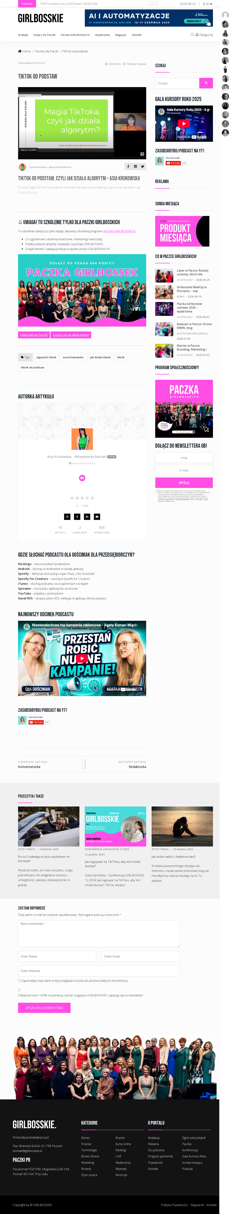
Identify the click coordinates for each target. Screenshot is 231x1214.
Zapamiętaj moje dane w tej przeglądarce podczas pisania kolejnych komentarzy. (74, 980)
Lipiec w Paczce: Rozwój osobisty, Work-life (192, 272)
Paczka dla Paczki (46, 51)
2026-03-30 (183, 338)
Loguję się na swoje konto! (71, 335)
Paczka (186, 1144)
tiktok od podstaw (32, 367)
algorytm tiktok (46, 357)
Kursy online (123, 1144)
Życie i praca (26, 849)
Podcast (187, 1169)
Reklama (153, 1144)
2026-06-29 (203, 279)
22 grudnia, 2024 (94, 854)
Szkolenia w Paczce (31, 63)
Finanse (86, 1144)
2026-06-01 (203, 316)
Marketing (87, 1163)
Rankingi (121, 1150)
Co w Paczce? (185, 280)
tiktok (121, 357)
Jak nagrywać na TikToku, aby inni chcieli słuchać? (112, 864)
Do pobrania (156, 1150)
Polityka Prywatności (174, 1205)
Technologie (89, 1150)
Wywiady (121, 1169)
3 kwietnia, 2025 (49, 849)
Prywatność (155, 1163)
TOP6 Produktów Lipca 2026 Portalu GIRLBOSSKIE (69, 3)
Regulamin (170, 499)
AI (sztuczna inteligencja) (192, 333)
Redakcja (154, 1138)
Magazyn (120, 35)
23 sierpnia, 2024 (183, 849)
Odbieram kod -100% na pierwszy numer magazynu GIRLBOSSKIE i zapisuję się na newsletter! (80, 995)
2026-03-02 (203, 354)
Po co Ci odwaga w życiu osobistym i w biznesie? (43, 859)
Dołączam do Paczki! (33, 335)
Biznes (181, 296)
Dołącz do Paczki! (44, 35)
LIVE (118, 1156)
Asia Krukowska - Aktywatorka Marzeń (81, 456)
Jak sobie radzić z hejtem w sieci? (174, 857)
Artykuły (23, 35)
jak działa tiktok (100, 357)
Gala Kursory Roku (194, 1156)
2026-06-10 (194, 296)
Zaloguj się (206, 35)
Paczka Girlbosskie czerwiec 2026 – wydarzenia (189, 307)
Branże (120, 1138)
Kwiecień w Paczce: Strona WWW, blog (194, 326)
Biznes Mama (90, 1156)
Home (26, 51)
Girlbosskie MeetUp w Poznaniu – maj (192, 289)
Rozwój (86, 1169)
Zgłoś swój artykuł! (194, 1138)
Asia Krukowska (73, 357)
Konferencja (190, 1150)
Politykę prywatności (182, 499)
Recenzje (121, 1175)
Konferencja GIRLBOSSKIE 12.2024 (107, 849)
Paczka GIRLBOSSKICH (75, 35)
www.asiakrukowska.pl (83, 463)
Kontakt (136, 35)
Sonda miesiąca (192, 1163)
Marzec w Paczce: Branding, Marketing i (192, 347)
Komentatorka (32, 764)
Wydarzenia (102, 35)
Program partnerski (160, 1156)
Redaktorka (132, 764)
